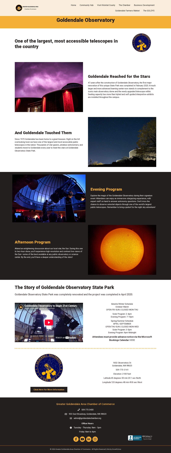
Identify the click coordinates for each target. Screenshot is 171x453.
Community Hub (87, 5)
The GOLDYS (148, 10)
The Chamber (124, 5)
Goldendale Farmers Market (127, 10)
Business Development (144, 5)
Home (73, 5)
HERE (132, 340)
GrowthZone (116, 449)
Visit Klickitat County (106, 5)
